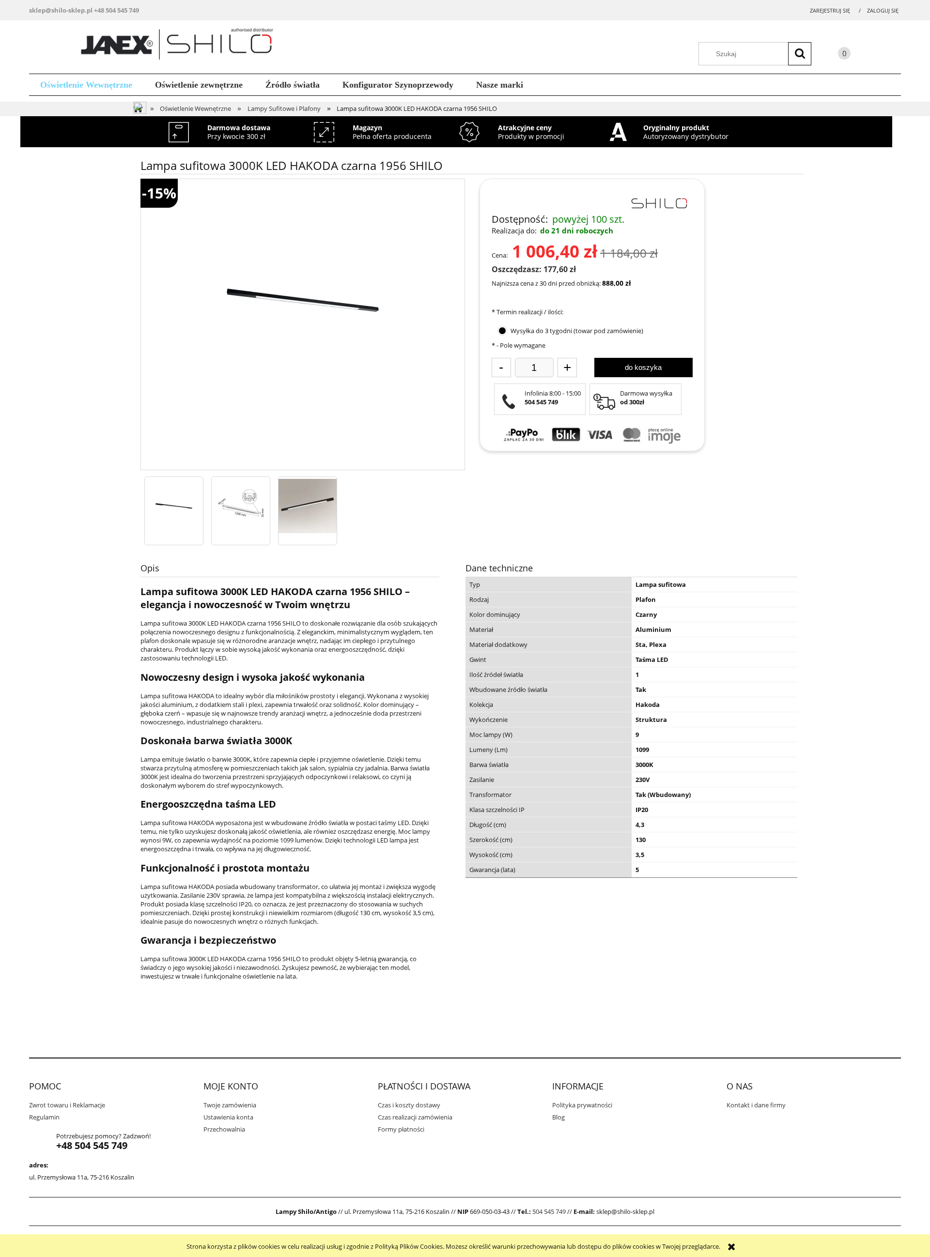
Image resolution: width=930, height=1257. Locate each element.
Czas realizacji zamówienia (415, 1117)
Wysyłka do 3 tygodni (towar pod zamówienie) (577, 330)
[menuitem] (86, 85)
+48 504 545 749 (116, 10)
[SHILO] (659, 202)
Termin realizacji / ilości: (527, 311)
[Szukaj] (799, 53)
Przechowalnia (224, 1129)
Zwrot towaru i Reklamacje (67, 1105)
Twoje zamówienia (229, 1105)
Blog (558, 1117)
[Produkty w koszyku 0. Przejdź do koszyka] (835, 55)
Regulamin (44, 1117)
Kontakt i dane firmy (756, 1105)
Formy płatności (401, 1129)
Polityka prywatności (582, 1105)
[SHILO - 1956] (174, 506)
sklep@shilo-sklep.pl (61, 10)
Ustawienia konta (228, 1117)
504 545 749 (549, 1211)
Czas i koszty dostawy (409, 1105)
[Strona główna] (180, 45)
